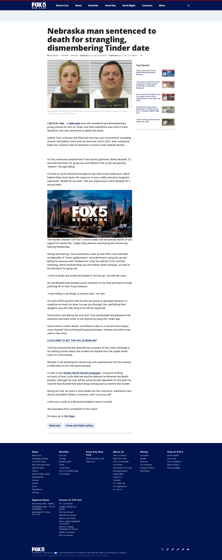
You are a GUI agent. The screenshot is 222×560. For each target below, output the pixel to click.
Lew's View (171, 458)
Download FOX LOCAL (122, 468)
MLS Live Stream (66, 535)
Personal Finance (147, 468)
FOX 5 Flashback (174, 461)
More (162, 5)
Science (35, 483)
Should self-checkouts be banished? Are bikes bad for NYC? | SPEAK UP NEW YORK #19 (147, 110)
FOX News (64, 55)
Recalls (143, 458)
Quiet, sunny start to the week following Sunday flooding (146, 72)
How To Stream (119, 455)
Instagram (167, 549)
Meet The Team (120, 458)
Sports (34, 486)
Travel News (64, 468)
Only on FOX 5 (175, 451)
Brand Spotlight (173, 468)
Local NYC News (39, 461)
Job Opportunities (120, 471)
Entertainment (38, 477)
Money (144, 451)
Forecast (62, 455)
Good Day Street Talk (95, 458)
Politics (35, 471)
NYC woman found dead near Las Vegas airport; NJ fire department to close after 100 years (148, 97)
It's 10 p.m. (117, 489)
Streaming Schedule (40, 458)
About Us (118, 451)
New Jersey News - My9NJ (43, 503)
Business (144, 461)
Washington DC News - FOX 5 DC (41, 513)
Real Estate (145, 471)
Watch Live (36, 455)
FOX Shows (118, 464)
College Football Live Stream (67, 507)
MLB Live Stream (66, 512)
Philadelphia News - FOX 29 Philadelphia (43, 507)
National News (38, 468)
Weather (64, 451)
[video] (168, 73)
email (188, 549)
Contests (117, 480)
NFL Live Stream (66, 503)
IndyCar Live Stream (67, 518)
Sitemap (35, 492)
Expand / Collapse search (188, 5)
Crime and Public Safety (79, 425)
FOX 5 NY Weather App (68, 471)
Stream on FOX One (70, 499)
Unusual (35, 480)
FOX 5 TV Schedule (121, 461)
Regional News (40, 499)
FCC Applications (120, 486)
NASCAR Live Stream (67, 515)
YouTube (178, 549)
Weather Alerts (65, 461)
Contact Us (117, 477)
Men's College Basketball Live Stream (69, 522)
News (35, 451)
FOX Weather (64, 474)
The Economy (146, 464)
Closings (62, 458)
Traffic (61, 464)
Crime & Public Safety (41, 474)
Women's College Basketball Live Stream (68, 528)
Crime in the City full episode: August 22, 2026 (148, 120)
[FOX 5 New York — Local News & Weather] (40, 5)
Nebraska (74, 55)
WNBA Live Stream (67, 532)
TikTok (173, 549)
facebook (162, 549)
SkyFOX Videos (173, 464)
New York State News (41, 464)
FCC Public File (119, 483)
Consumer (144, 455)
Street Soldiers (173, 455)
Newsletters (37, 489)
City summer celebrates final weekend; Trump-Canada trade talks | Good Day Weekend (147, 85)
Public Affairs (118, 474)
